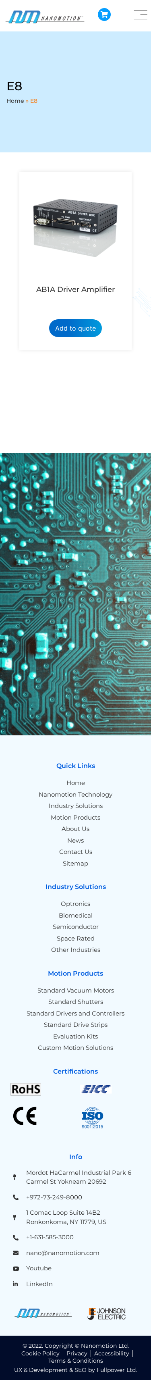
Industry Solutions (76, 806)
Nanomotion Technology (75, 794)
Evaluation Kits (75, 1036)
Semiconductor (76, 926)
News (75, 840)
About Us (75, 829)
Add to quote (75, 328)
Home (15, 100)
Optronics (75, 904)
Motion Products (75, 817)
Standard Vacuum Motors (75, 990)
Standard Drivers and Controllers (75, 1013)
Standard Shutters (75, 1001)
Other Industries (75, 949)
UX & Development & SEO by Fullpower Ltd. (75, 1370)
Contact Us (75, 851)
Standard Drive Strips (76, 1024)
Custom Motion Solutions (75, 1047)
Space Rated (76, 938)
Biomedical (76, 915)
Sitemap (75, 863)
